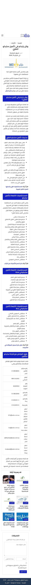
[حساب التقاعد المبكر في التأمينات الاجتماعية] (22, 479)
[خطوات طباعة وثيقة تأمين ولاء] (22, 500)
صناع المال (8, 90)
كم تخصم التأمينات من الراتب (13, 263)
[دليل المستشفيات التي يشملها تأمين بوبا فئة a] (22, 517)
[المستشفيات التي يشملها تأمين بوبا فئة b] (8, 517)
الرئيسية (24, 582)
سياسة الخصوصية (15, 582)
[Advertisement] (15, 16)
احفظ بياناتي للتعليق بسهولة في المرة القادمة (16, 566)
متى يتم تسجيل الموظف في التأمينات (16, 346)
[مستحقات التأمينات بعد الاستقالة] (8, 500)
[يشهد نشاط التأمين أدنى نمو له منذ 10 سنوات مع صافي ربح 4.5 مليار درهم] (8, 479)
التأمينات (26, 482)
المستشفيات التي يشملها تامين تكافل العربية (17, 187)
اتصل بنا (7, 582)
